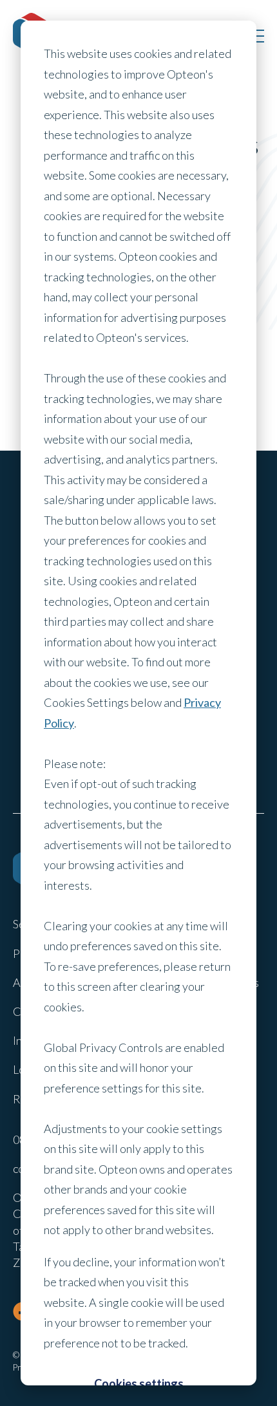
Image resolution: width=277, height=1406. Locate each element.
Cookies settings (139, 1383)
